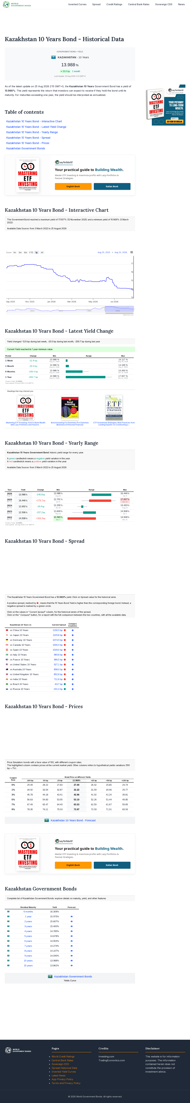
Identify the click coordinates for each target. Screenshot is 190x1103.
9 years (28, 955)
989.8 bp (58, 654)
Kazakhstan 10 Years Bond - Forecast (73, 820)
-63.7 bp (58, 684)
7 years (28, 946)
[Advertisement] (95, 20)
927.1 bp (58, 664)
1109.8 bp (58, 635)
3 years (28, 926)
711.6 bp (58, 679)
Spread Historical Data (64, 1067)
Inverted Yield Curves (64, 1071)
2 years (28, 921)
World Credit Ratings (63, 1056)
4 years (28, 931)
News (181, 4)
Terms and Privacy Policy (66, 1083)
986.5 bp (58, 659)
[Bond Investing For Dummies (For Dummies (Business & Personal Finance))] (70, 407)
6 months (28, 911)
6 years (28, 941)
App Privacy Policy (62, 1079)
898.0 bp (58, 669)
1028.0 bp (58, 650)
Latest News (58, 1075)
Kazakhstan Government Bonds (73, 976)
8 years (28, 951)
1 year (28, 916)
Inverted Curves (77, 4)
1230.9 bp (58, 630)
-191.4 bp (58, 689)
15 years (28, 965)
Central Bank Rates (138, 4)
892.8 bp (58, 674)
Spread (96, 4)
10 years (28, 960)
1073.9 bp (58, 640)
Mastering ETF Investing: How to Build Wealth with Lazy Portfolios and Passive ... (25, 423)
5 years (28, 936)
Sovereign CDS (163, 4)
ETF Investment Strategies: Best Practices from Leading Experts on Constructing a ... (114, 423)
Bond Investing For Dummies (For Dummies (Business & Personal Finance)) (70, 423)
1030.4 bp (58, 645)
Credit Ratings (114, 4)
